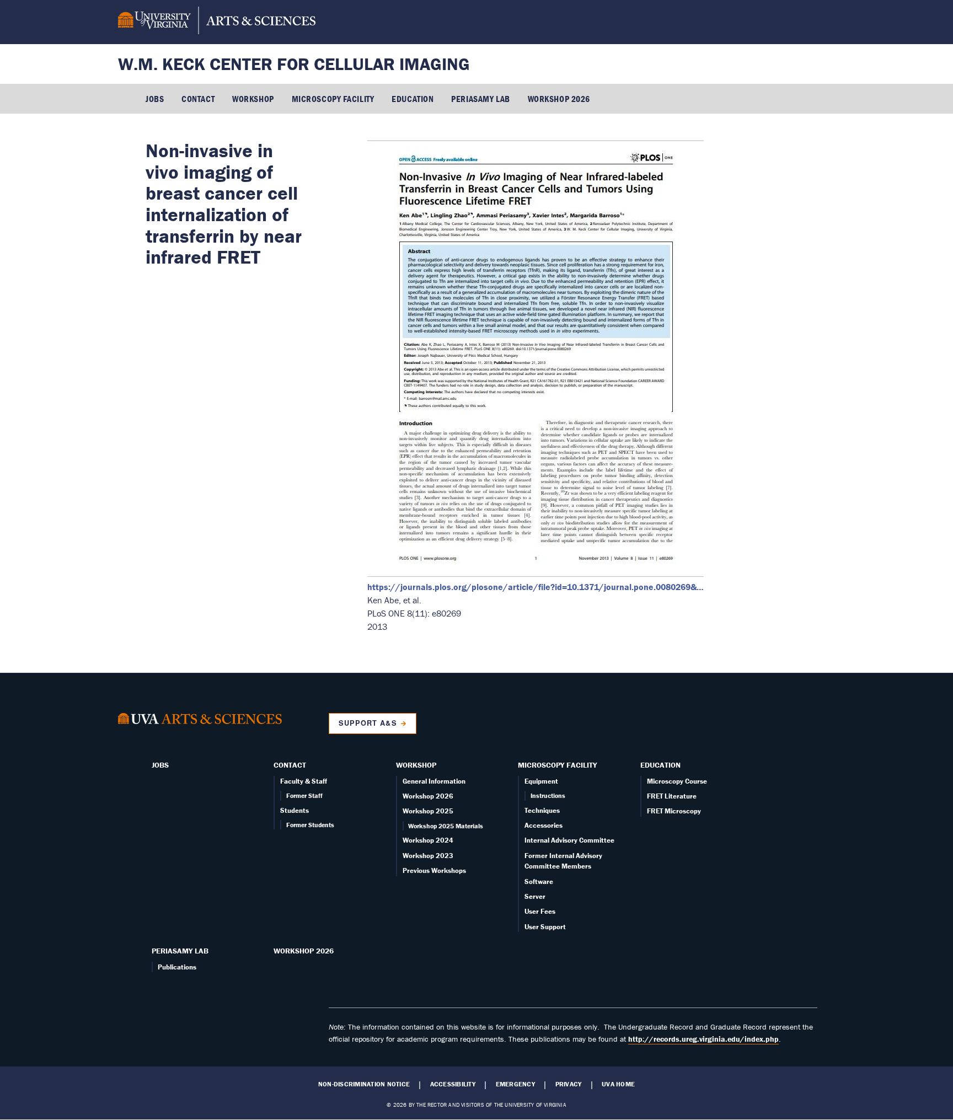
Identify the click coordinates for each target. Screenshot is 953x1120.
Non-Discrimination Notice (364, 1084)
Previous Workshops (434, 870)
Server (534, 896)
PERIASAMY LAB (480, 98)
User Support (545, 926)
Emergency (515, 1084)
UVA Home (618, 1084)
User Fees (539, 911)
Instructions (548, 795)
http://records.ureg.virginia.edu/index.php (703, 1039)
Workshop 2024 (428, 840)
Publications (177, 967)
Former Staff (304, 795)
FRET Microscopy (674, 811)
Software (538, 881)
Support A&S (368, 723)
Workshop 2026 (559, 98)
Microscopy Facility (333, 98)
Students (294, 810)
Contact (198, 98)
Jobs (155, 98)
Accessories (543, 825)
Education (412, 98)
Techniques (542, 810)
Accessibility (452, 1084)
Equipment (541, 781)
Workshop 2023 (428, 855)
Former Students (310, 825)
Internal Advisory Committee (569, 840)
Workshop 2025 (428, 811)
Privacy (568, 1084)
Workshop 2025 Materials (445, 826)
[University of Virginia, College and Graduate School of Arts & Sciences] (216, 22)
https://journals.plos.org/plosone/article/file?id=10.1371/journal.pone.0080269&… (535, 586)
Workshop (253, 98)
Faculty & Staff (303, 781)
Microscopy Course (677, 781)
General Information (434, 781)
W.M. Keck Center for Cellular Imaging (294, 63)
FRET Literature (672, 796)
